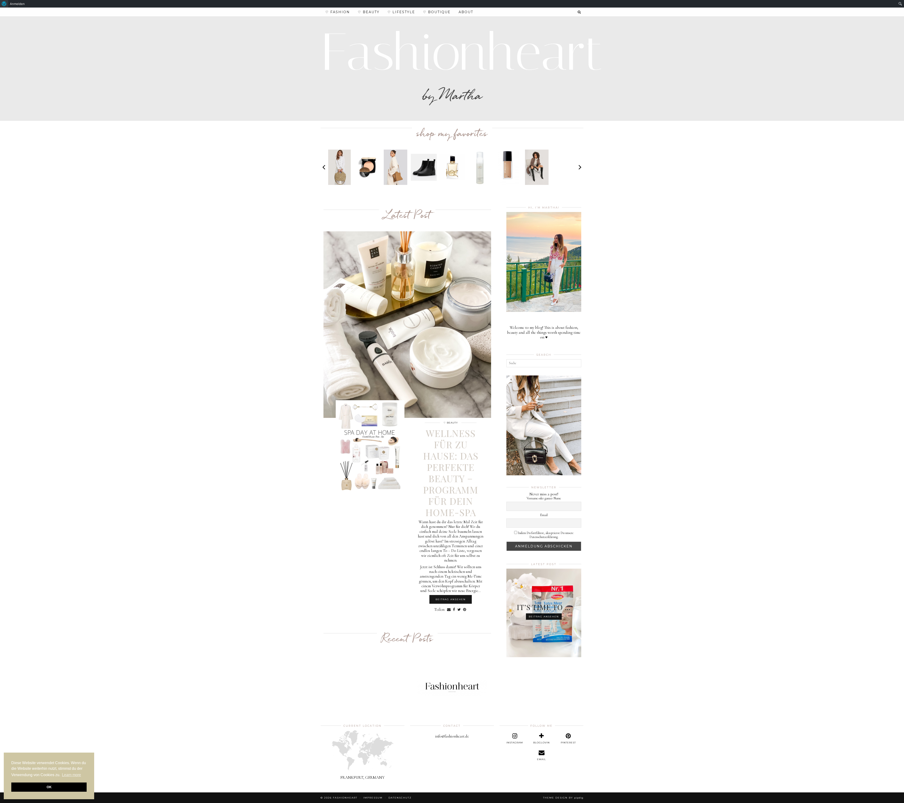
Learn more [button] (71, 775)
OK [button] (49, 787)
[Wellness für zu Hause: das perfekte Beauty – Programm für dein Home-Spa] (407, 324)
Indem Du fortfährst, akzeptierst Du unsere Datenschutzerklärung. (545, 535)
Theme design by (563, 797)
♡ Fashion (337, 12)
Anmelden (17, 4)
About (466, 12)
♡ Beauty (368, 12)
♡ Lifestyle (401, 12)
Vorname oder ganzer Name (544, 498)
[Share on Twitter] (459, 609)
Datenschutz (400, 797)
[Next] (579, 167)
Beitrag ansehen (451, 599)
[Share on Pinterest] (464, 609)
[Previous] (324, 167)
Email (544, 515)
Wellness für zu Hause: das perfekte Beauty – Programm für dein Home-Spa (450, 472)
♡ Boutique (437, 12)
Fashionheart (462, 52)
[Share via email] (449, 609)
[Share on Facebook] (454, 609)
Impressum (373, 797)
